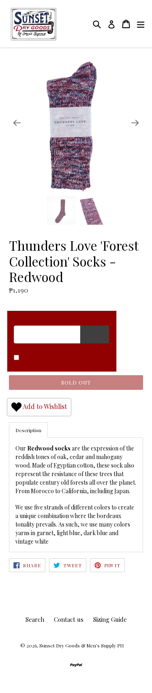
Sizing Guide (110, 619)
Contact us (68, 619)
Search (35, 619)
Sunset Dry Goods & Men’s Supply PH (81, 645)
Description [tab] (28, 430)
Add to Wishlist (44, 406)
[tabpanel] (76, 494)
